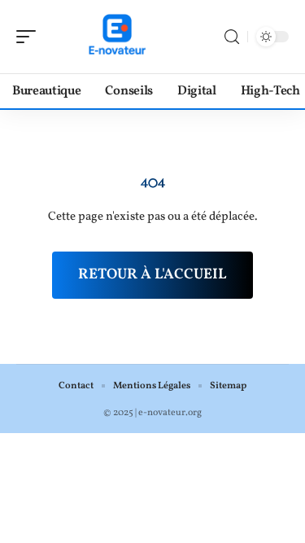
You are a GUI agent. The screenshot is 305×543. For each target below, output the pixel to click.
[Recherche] (231, 37)
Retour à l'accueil (152, 275)
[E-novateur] (117, 36)
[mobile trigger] (30, 36)
